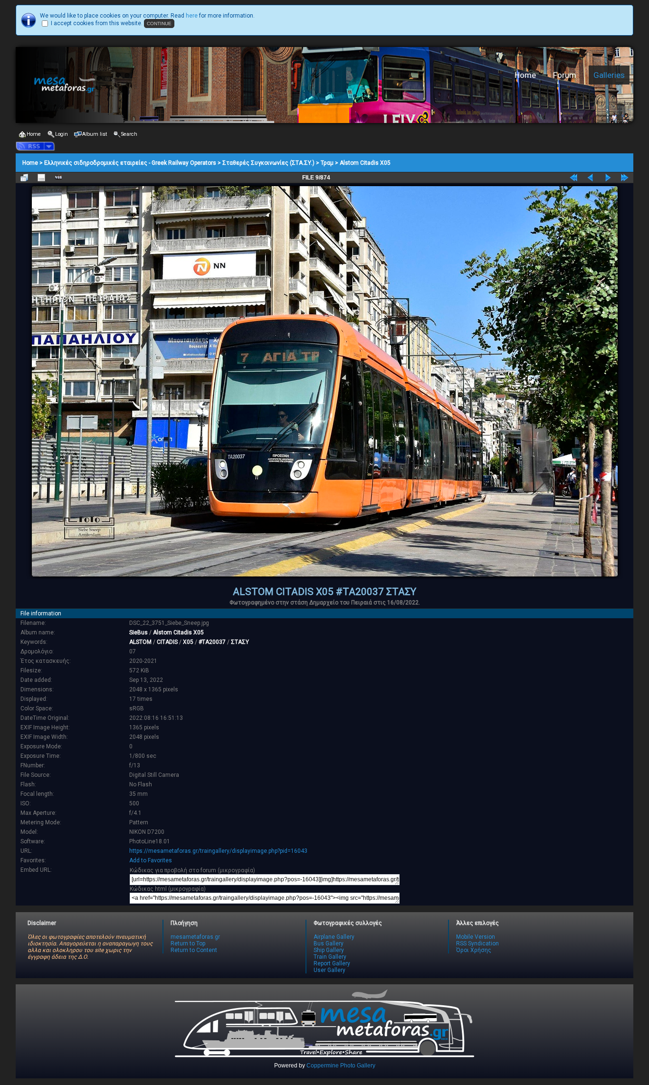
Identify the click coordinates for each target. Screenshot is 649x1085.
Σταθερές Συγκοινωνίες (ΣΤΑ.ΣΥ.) (268, 163)
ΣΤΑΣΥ (240, 642)
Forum (564, 75)
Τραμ (327, 163)
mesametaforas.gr (195, 937)
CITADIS (167, 642)
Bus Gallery (329, 943)
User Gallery (329, 970)
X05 (188, 642)
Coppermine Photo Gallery (340, 1065)
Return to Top (188, 943)
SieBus (138, 632)
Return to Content (194, 950)
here (192, 15)
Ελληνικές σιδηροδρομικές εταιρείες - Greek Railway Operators (130, 163)
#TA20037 (212, 642)
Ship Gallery (329, 950)
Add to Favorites (150, 860)
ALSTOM (140, 642)
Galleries (609, 75)
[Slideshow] (58, 177)
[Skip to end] (624, 177)
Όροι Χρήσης (473, 950)
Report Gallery (332, 963)
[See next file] (607, 177)
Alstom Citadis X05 (365, 163)
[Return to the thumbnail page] (24, 177)
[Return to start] (573, 177)
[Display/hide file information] (41, 177)
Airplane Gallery (334, 937)
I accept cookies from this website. (97, 23)
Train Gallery (330, 956)
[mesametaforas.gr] (165, 85)
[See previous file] (590, 177)
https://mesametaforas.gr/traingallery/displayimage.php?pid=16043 (218, 851)
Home (525, 75)
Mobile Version (475, 937)
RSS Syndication (477, 943)
